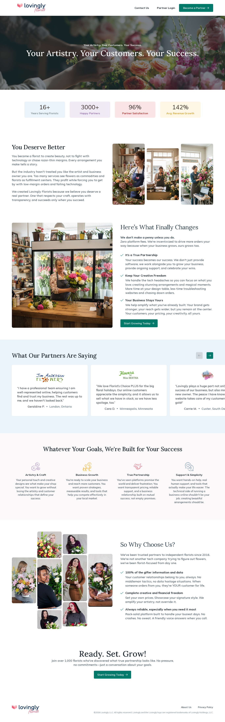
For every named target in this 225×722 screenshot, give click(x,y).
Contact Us (142, 8)
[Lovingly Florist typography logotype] (26, 709)
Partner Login (166, 8)
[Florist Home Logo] (31, 7)
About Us (186, 707)
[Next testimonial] (210, 355)
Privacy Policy (205, 707)
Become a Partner (194, 8)
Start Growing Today (137, 323)
